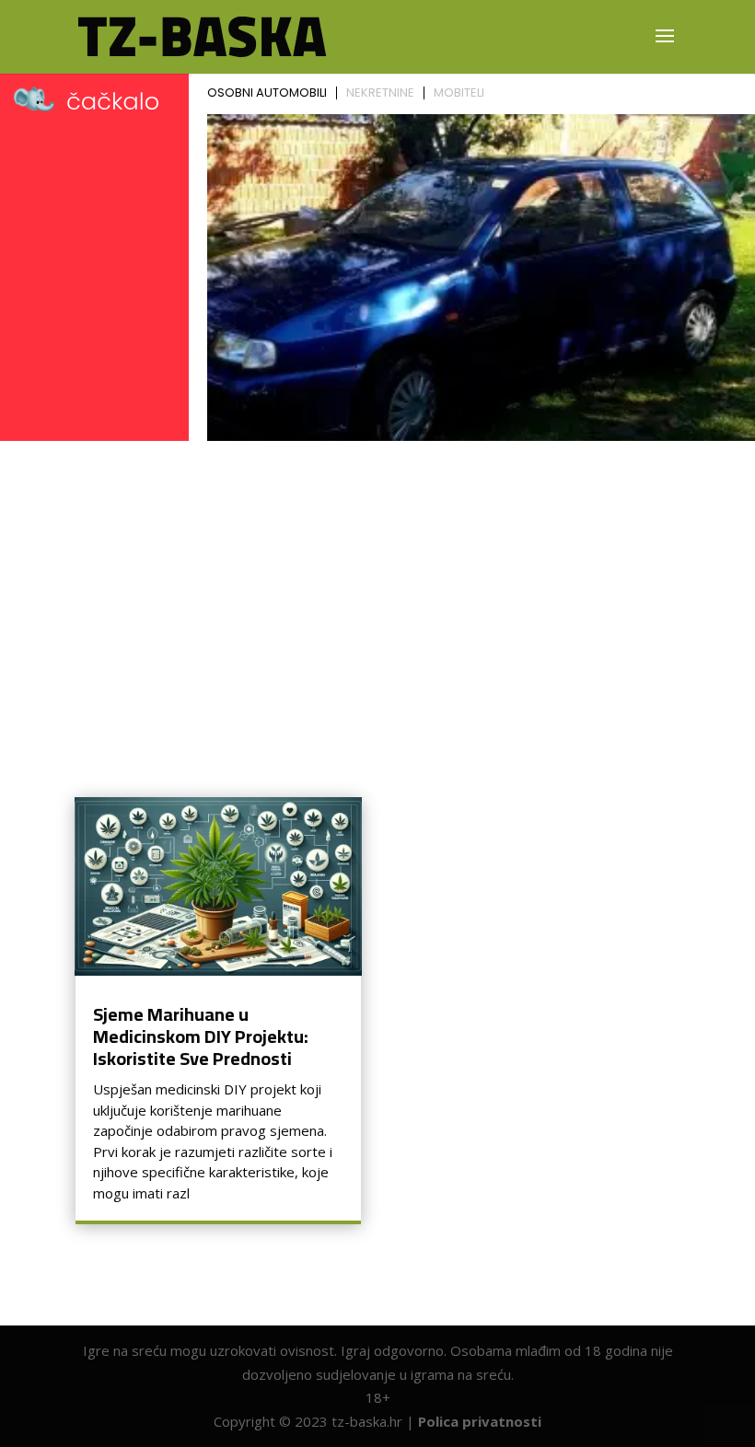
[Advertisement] (377, 586)
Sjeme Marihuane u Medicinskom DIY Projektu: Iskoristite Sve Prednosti (200, 1036)
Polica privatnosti (479, 1421)
